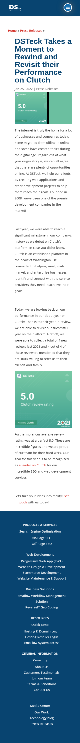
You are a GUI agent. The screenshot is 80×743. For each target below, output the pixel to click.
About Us (41, 667)
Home (12, 30)
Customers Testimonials (42, 672)
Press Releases (31, 30)
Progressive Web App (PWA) (41, 561)
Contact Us (42, 690)
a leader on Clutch (32, 465)
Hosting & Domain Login (42, 631)
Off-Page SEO (42, 544)
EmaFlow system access (41, 643)
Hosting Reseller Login (41, 637)
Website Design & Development (41, 567)
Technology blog (42, 718)
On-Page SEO (42, 538)
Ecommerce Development (42, 572)
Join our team (42, 678)
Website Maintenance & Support (42, 578)
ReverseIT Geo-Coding (41, 607)
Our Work (41, 712)
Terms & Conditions (41, 684)
